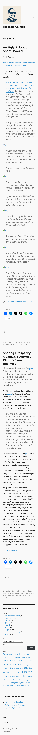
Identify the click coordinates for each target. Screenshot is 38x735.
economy (27, 342)
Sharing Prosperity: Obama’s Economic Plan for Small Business (17, 358)
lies (30, 668)
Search (5, 644)
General (7, 625)
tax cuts (15, 595)
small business (19, 485)
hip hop (22, 665)
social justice (15, 683)
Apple (5, 654)
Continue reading (10, 550)
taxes (20, 595)
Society (5, 593)
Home (5, 718)
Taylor (15, 533)
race (17, 677)
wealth (12, 344)
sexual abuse (6, 683)
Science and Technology (12, 632)
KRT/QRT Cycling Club (14, 702)
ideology (6, 668)
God (30, 661)
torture (23, 685)
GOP (5, 664)
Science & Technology (20, 680)
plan (31, 368)
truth (28, 685)
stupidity (6, 685)
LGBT (26, 668)
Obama (31, 593)
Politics (29, 591)
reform (30, 677)
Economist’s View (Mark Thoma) (20, 302)
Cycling (7, 623)
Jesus (21, 668)
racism (23, 676)
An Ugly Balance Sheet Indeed (15, 49)
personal (11, 677)
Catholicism (18, 657)
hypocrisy (29, 665)
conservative (26, 657)
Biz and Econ (17, 342)
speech (21, 683)
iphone (12, 668)
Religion (7, 630)
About (5, 723)
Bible (19, 654)
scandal (10, 680)
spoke (9, 394)
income (18, 593)
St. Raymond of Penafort (15, 705)
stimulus (27, 683)
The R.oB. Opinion (14, 26)
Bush (5, 657)
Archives (6, 639)
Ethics (15, 661)
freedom (25, 661)
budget (29, 654)
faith (20, 660)
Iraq (17, 668)
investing (25, 593)
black (23, 654)
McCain (9, 672)
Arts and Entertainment (12, 616)
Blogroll (7, 620)
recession (6, 344)
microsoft (17, 673)
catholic (11, 657)
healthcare (14, 664)
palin (5, 676)
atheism (12, 654)
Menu (31, 17)
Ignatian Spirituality (13, 708)
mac (4, 672)
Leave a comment (22, 344)
